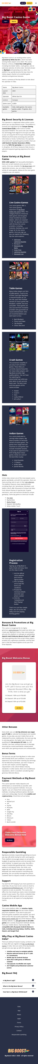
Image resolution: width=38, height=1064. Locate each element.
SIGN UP (29, 3)
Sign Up (14, 21)
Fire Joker (10, 498)
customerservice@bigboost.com (12, 888)
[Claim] (19, 672)
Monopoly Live (18, 254)
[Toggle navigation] (36, 3)
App (19, 1010)
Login (19, 1018)
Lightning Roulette (20, 252)
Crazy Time (17, 250)
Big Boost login (27, 166)
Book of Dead (11, 502)
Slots (19, 1006)
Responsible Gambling (19, 1034)
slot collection (29, 482)
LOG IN (23, 3)
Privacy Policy (19, 1026)
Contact (19, 1030)
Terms (19, 1022)
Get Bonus (9, 840)
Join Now (19, 708)
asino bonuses (14, 630)
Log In (5, 21)
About (19, 1014)
